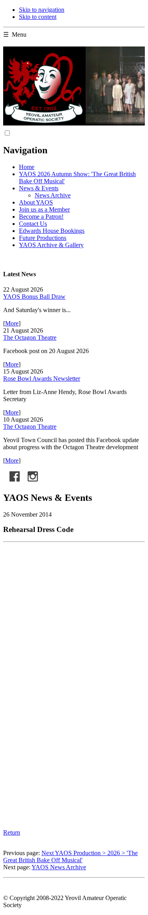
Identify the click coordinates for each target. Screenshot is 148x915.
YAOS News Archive (59, 867)
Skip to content (37, 16)
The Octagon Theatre (29, 337)
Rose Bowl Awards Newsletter (41, 378)
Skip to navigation (41, 9)
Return (11, 832)
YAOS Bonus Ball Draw (34, 296)
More (12, 323)
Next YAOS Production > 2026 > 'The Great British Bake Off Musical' (70, 856)
